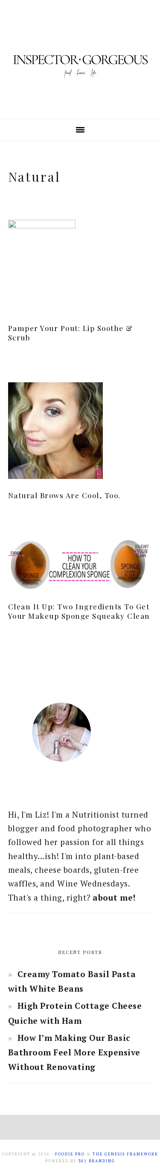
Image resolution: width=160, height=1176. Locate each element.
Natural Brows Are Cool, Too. (64, 495)
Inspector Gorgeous (80, 59)
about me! (114, 897)
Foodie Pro (70, 1154)
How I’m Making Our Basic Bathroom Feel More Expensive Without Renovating (74, 1052)
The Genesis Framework (125, 1154)
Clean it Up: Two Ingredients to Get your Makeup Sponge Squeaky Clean (79, 611)
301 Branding (96, 1161)
